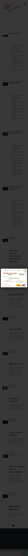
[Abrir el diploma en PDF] (14, 278)
